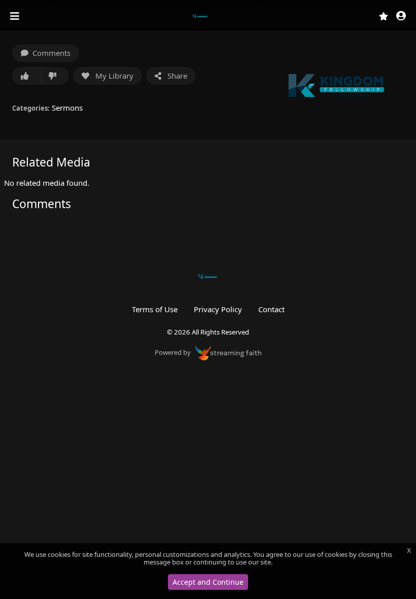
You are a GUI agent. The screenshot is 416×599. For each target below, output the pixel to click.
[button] (401, 16)
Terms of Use (155, 309)
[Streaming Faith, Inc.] (228, 352)
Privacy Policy (218, 309)
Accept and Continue (208, 582)
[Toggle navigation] (15, 16)
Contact (271, 309)
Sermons (67, 108)
